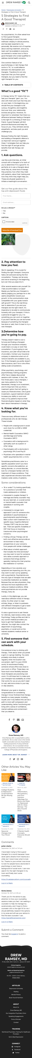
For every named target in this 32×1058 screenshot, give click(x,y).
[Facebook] (10, 759)
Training (16, 1029)
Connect (16, 1043)
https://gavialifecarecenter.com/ (13, 918)
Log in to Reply (7, 883)
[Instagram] (18, 759)
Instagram (17, 1046)
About (16, 1004)
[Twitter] (14, 759)
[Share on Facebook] (3, 29)
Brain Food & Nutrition (16, 997)
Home (3, 10)
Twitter (17, 1052)
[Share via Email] (10, 29)
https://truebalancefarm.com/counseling (16, 879)
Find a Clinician (16, 1019)
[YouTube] (22, 759)
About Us (16, 1007)
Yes (4, 211)
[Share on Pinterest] (7, 29)
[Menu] (3, 2)
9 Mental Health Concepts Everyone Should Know (23, 834)
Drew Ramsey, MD (16, 1010)
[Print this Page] (14, 29)
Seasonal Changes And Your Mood (6, 833)
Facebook (17, 1049)
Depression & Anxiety (14, 10)
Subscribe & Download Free (12, 230)
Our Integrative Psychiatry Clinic (16, 1013)
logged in (14, 934)
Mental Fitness (16, 994)
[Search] (29, 2)
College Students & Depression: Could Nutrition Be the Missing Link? (7, 793)
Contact (16, 1022)
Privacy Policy (16, 977)
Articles (16, 985)
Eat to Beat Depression (16, 1037)
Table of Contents (13, 85)
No (4, 213)
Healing (16, 991)
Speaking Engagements (16, 1016)
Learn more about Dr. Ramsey (14, 755)
